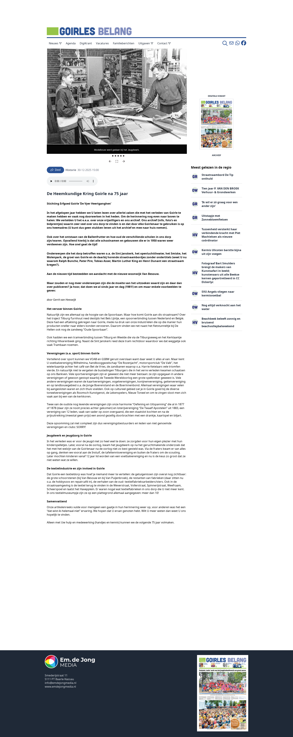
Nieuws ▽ (55, 43)
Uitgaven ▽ (145, 43)
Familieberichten (123, 43)
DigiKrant (86, 43)
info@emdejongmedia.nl (60, 683)
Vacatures (102, 43)
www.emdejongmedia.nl (60, 686)
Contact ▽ (164, 43)
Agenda (71, 43)
